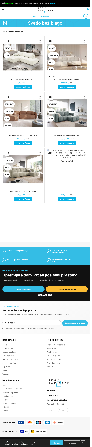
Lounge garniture (9, 352)
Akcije (4, 345)
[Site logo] (45, 10)
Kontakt (50, 367)
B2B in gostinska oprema (12, 389)
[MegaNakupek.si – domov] (58, 383)
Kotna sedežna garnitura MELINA (67, 79)
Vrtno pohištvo (8, 348)
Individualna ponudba (10, 392)
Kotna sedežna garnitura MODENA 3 (23, 191)
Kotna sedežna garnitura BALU (23, 79)
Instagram (63, 410)
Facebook (52, 410)
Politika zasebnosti (9, 403)
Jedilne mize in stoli (10, 359)
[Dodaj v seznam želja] (40, 40)
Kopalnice (6, 367)
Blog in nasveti (8, 396)
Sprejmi (57, 443)
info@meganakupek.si (57, 400)
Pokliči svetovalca (67, 289)
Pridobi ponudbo (23, 289)
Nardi (4, 370)
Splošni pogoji (7, 400)
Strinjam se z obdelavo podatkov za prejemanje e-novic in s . (31, 328)
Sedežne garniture (9, 363)
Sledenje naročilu (53, 363)
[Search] (86, 16)
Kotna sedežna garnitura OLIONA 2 (23, 135)
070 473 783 (56, 261)
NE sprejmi (72, 443)
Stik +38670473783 (41, 16)
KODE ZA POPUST (56, 3)
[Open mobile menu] (3, 10)
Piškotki (5, 407)
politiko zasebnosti (50, 328)
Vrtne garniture (8, 356)
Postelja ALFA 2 (67, 161)
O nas (4, 385)
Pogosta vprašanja (54, 359)
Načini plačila (52, 348)
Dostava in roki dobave (56, 345)
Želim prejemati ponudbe (75, 323)
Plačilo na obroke (53, 352)
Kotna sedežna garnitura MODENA (67, 135)
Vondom (5, 374)
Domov (4, 32)
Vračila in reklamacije (55, 356)
